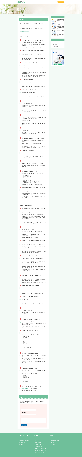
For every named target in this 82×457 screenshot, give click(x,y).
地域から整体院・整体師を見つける (24, 440)
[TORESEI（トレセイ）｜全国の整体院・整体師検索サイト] (21, 2)
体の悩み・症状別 (56, 42)
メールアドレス (23, 412)
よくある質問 (21, 444)
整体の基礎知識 (55, 44)
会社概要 (52, 438)
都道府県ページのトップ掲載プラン (40, 448)
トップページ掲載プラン (38, 446)
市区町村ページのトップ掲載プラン (40, 450)
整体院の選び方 (55, 46)
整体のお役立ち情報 (22, 442)
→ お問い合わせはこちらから (24, 31)
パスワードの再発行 (38, 442)
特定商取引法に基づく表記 (55, 440)
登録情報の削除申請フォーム (26, 388)
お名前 (22, 407)
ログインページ (37, 440)
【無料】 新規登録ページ (39, 438)
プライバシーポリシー (54, 442)
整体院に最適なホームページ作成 (40, 452)
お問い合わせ (24, 425)
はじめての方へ (21, 438)
